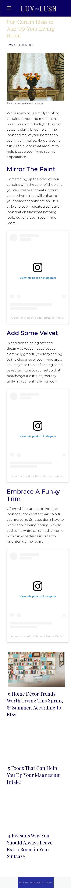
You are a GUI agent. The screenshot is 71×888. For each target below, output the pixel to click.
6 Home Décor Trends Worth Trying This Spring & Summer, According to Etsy (35, 704)
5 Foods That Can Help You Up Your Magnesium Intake (34, 775)
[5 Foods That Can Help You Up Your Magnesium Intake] (35, 743)
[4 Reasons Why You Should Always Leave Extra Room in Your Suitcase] (35, 810)
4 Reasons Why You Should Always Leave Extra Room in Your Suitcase (29, 845)
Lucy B (12, 44)
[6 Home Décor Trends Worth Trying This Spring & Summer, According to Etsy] (35, 668)
